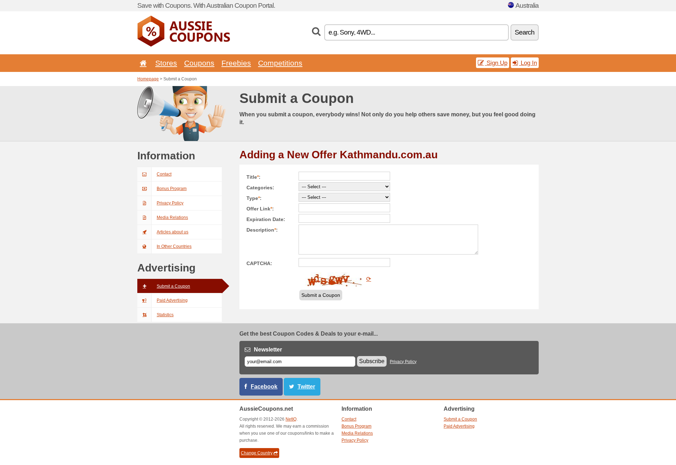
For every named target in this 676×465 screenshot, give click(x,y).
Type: (254, 198)
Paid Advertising (172, 300)
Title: (253, 177)
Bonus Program (172, 188)
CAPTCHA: (259, 263)
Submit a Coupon (173, 286)
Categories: (260, 187)
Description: (262, 230)
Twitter (306, 387)
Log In (528, 62)
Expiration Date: (265, 219)
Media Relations (172, 217)
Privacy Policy (170, 203)
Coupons (199, 63)
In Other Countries (174, 246)
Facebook (264, 387)
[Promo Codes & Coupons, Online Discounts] (183, 45)
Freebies (236, 63)
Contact (164, 174)
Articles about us (172, 232)
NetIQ (291, 419)
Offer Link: (260, 209)
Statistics (165, 314)
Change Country (257, 453)
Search (524, 32)
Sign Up (496, 62)
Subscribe (371, 361)
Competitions (280, 63)
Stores (166, 63)
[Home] (141, 63)
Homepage (148, 79)
